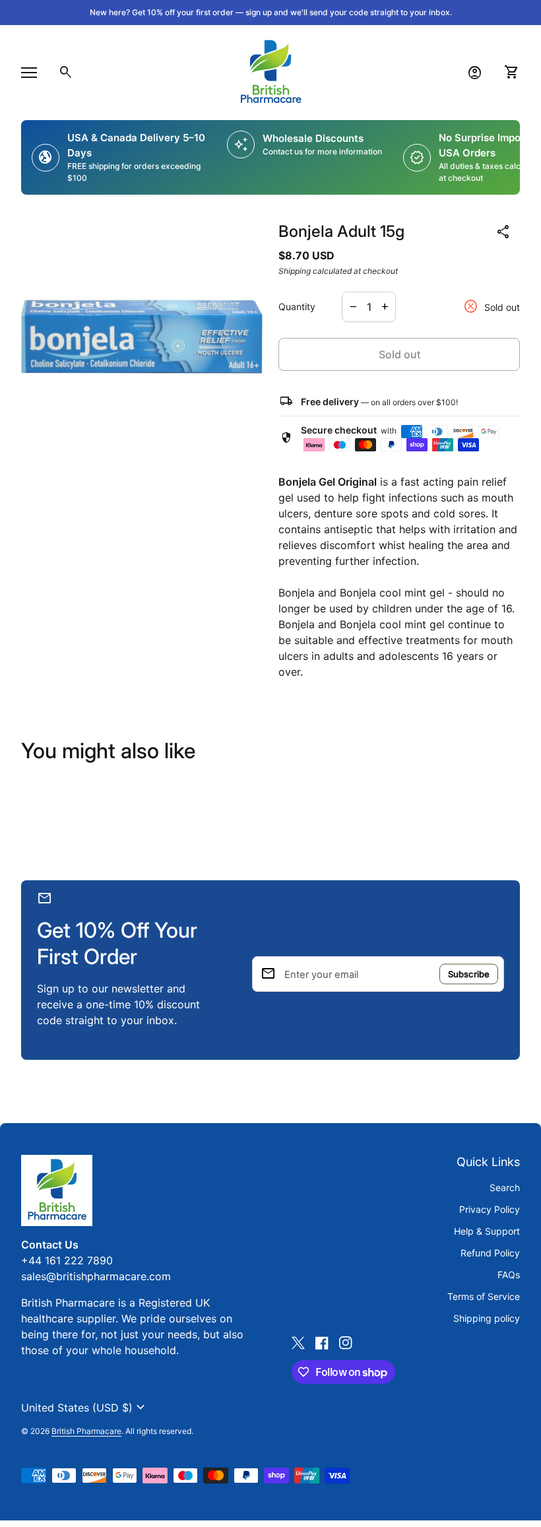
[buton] (84, 1407)
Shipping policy (486, 1318)
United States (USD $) (84, 1407)
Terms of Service (483, 1296)
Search (505, 1187)
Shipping (294, 271)
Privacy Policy (489, 1209)
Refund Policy (490, 1252)
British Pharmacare (86, 1431)
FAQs (508, 1274)
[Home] (270, 71)
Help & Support (487, 1231)
